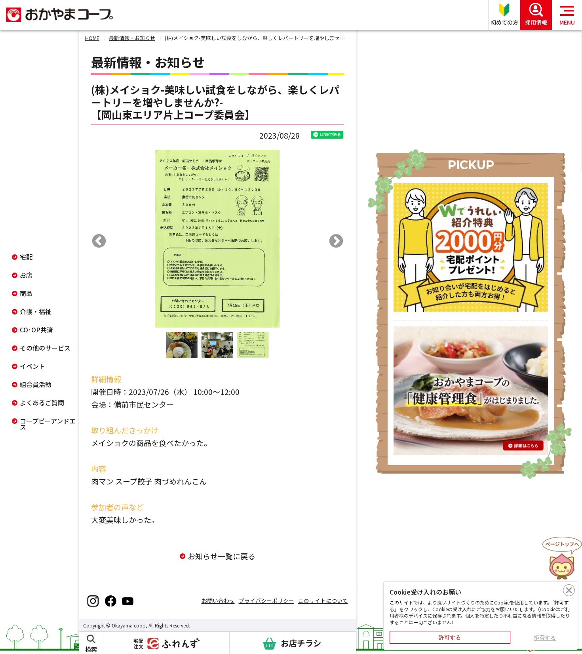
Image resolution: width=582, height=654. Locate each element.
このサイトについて (323, 600)
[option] (217, 239)
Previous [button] (99, 242)
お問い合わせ (218, 600)
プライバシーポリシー (266, 600)
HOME (92, 38)
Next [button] (336, 242)
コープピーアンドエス (48, 424)
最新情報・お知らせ (132, 38)
